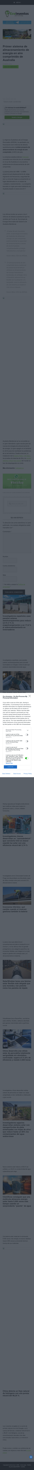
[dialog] (17, 735)
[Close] (30, 696)
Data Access (17, 773)
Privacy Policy (28, 773)
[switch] (26, 735)
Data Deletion (6, 773)
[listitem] (17, 730)
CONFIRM (10, 766)
